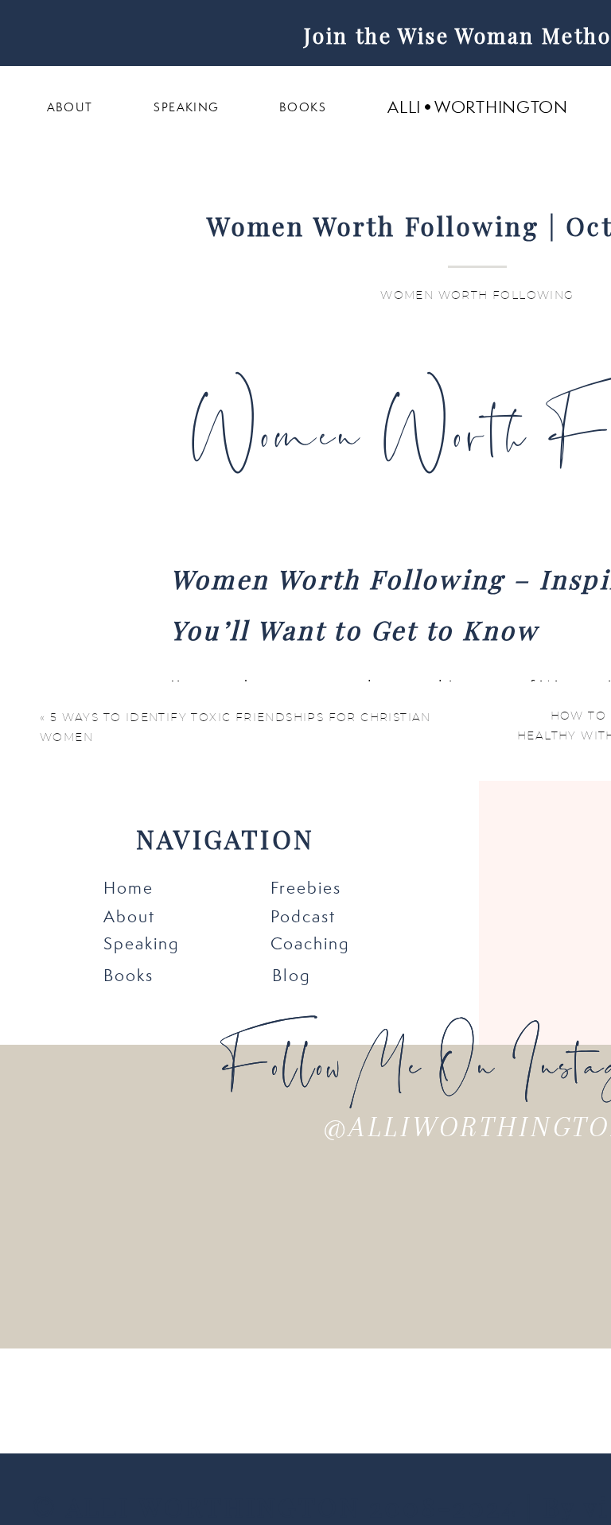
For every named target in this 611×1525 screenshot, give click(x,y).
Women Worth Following (477, 295)
